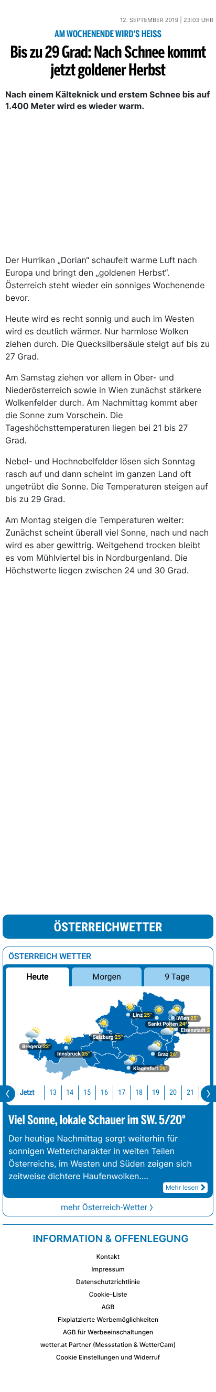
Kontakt (108, 1256)
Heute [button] (37, 977)
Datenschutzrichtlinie (108, 1282)
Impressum (107, 1269)
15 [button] (87, 1092)
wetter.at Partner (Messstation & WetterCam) (108, 1344)
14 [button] (69, 1092)
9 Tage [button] (177, 977)
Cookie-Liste (108, 1294)
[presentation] (7, 1093)
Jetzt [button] (27, 1092)
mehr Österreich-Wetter (104, 1207)
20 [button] (173, 1092)
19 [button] (155, 1092)
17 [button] (121, 1092)
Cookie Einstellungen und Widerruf (108, 1357)
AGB (108, 1307)
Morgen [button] (106, 977)
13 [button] (53, 1092)
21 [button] (190, 1092)
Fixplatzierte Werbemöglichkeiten (108, 1319)
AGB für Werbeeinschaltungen (108, 1332)
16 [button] (104, 1092)
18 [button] (139, 1092)
